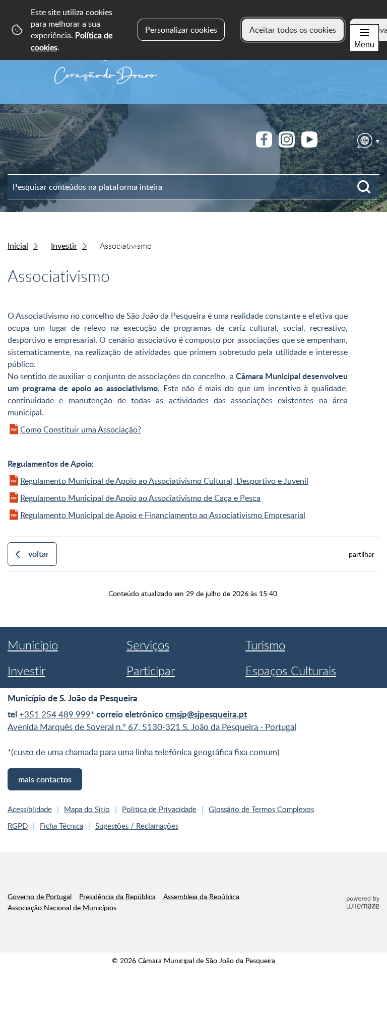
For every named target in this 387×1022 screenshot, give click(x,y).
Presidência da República (117, 896)
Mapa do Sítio (87, 809)
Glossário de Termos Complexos (261, 809)
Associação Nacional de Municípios (62, 907)
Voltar (38, 553)
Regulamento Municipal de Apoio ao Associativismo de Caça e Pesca (140, 497)
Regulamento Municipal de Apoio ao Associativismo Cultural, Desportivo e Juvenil (164, 480)
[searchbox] (193, 186)
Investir (64, 245)
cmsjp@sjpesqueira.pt (206, 714)
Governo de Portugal (40, 896)
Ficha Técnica (61, 826)
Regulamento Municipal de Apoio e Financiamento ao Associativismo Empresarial (162, 515)
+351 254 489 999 (55, 714)
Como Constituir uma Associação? (80, 429)
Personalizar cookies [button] (181, 29)
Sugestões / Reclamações (136, 826)
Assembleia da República (201, 896)
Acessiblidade (30, 809)
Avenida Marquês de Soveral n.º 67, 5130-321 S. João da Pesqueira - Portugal (152, 727)
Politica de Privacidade (159, 809)
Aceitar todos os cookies (292, 29)
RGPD (18, 826)
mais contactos (45, 779)
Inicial (18, 245)
